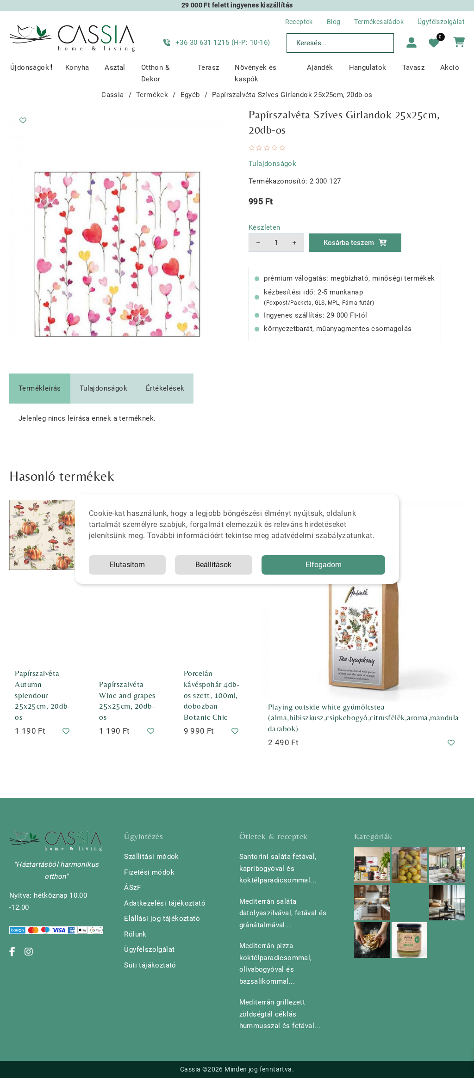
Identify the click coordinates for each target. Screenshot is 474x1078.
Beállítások (213, 564)
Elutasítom (127, 564)
